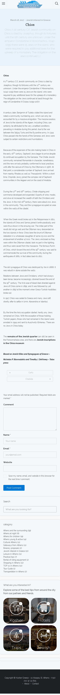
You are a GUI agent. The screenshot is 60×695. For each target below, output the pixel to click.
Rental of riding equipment (14, 560)
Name (7, 435)
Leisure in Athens (10, 554)
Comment (8, 404)
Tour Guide (8, 569)
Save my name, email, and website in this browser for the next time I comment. (32, 477)
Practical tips (8, 557)
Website (7, 462)
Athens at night (9, 533)
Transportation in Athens (13, 571)
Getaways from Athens (13, 545)
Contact (35, 684)
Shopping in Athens (11, 563)
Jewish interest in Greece (38, 20)
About (26, 684)
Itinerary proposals (11, 548)
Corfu (31, 372)
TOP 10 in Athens (11, 566)
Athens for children (11, 536)
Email (6, 448)
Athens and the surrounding (15, 530)
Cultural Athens (10, 542)
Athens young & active (13, 539)
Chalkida (29, 379)
